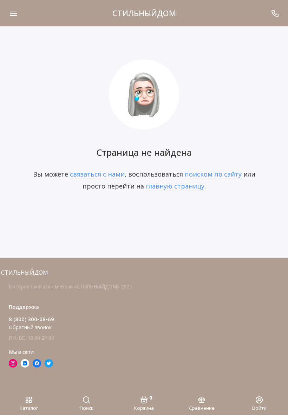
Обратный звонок (30, 327)
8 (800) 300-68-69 (31, 319)
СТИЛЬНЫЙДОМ (144, 13)
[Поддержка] (275, 13)
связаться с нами (97, 174)
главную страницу (175, 186)
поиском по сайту (213, 174)
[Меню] (13, 13)
